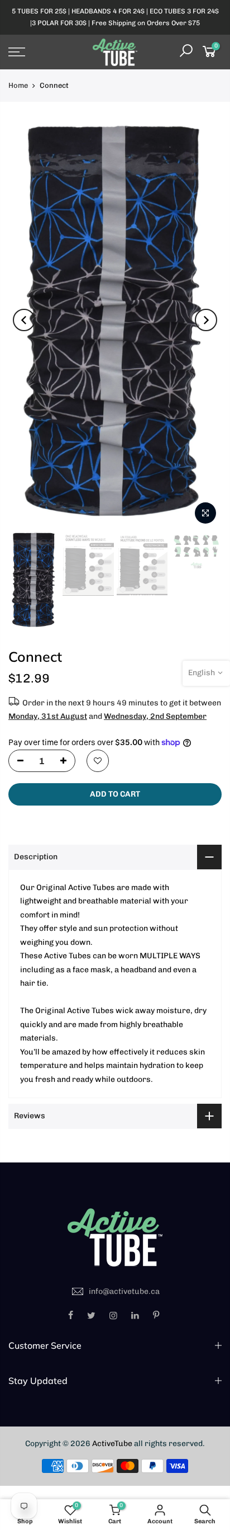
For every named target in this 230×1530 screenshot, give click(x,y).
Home (18, 85)
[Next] (206, 320)
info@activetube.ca (124, 1291)
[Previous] (24, 320)
